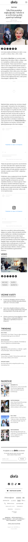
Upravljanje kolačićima (14, 524)
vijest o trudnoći (12, 176)
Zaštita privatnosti (17, 517)
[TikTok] (16, 484)
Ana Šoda (15, 20)
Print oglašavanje (11, 520)
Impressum (7, 517)
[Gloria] (14, 2)
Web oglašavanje (6, 519)
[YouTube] (19, 484)
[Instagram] (12, 484)
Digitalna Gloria (15, 491)
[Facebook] (9, 484)
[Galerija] (14, 35)
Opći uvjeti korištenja (18, 519)
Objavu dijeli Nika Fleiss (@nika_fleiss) (14, 159)
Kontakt (19, 520)
